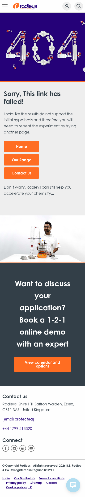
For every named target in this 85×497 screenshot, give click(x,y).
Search (78, 6)
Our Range (21, 160)
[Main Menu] (5, 6)
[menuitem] (65, 6)
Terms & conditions (51, 478)
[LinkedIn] (22, 448)
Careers (51, 483)
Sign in (66, 6)
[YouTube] (31, 448)
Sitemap (36, 483)
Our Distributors (24, 478)
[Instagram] (14, 448)
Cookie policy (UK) (19, 487)
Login (6, 478)
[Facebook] (5, 448)
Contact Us (21, 173)
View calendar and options (42, 364)
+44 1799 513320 (17, 428)
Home (21, 146)
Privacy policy (16, 483)
